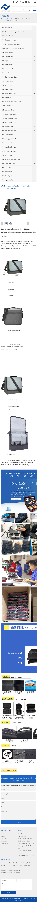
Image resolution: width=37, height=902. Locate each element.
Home (4, 19)
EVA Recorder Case (8, 143)
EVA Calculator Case (8, 163)
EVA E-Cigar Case (7, 81)
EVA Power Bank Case (9, 93)
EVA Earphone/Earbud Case (11, 44)
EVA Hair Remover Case (9, 118)
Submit (18, 822)
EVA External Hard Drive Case (11, 102)
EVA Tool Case (6, 73)
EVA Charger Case (7, 135)
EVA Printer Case (7, 65)
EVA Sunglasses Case (8, 69)
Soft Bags (5, 60)
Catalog (3, 836)
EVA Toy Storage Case (9, 122)
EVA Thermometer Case (9, 77)
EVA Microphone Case (9, 130)
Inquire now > (10, 770)
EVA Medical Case (7, 28)
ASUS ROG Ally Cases (9, 106)
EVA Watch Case (7, 98)
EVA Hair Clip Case (8, 176)
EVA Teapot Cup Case (9, 114)
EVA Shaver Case (7, 126)
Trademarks (4, 841)
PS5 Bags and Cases (8, 110)
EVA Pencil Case (7, 85)
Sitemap (3, 846)
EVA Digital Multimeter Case (11, 159)
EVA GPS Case (6, 167)
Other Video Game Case (9, 151)
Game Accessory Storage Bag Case (13, 48)
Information (6, 831)
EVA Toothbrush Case (9, 147)
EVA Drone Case (7, 155)
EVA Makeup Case (7, 89)
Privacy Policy (5, 843)
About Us (3, 838)
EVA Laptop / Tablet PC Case (11, 139)
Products (9, 19)
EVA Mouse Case (7, 172)
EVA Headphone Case (9, 40)
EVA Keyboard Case (8, 180)
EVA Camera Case (7, 56)
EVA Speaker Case (7, 52)
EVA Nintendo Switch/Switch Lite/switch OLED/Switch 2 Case (15, 34)
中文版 (34, 2)
